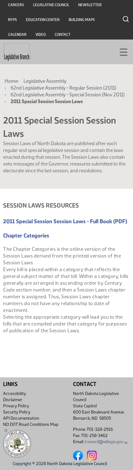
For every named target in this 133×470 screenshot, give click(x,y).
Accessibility (14, 393)
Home (11, 81)
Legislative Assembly (45, 81)
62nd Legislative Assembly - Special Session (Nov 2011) (68, 95)
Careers (16, 5)
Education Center (43, 20)
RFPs (12, 20)
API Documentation (21, 418)
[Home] (17, 52)
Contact (63, 34)
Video (41, 34)
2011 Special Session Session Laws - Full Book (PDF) (65, 221)
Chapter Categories (26, 235)
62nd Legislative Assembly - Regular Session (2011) (63, 88)
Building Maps (82, 20)
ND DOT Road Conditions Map (30, 424)
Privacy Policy (16, 406)
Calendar (17, 34)
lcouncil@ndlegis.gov (104, 441)
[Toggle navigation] (121, 51)
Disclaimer (12, 399)
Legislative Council (51, 5)
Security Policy (16, 412)
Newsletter (90, 5)
